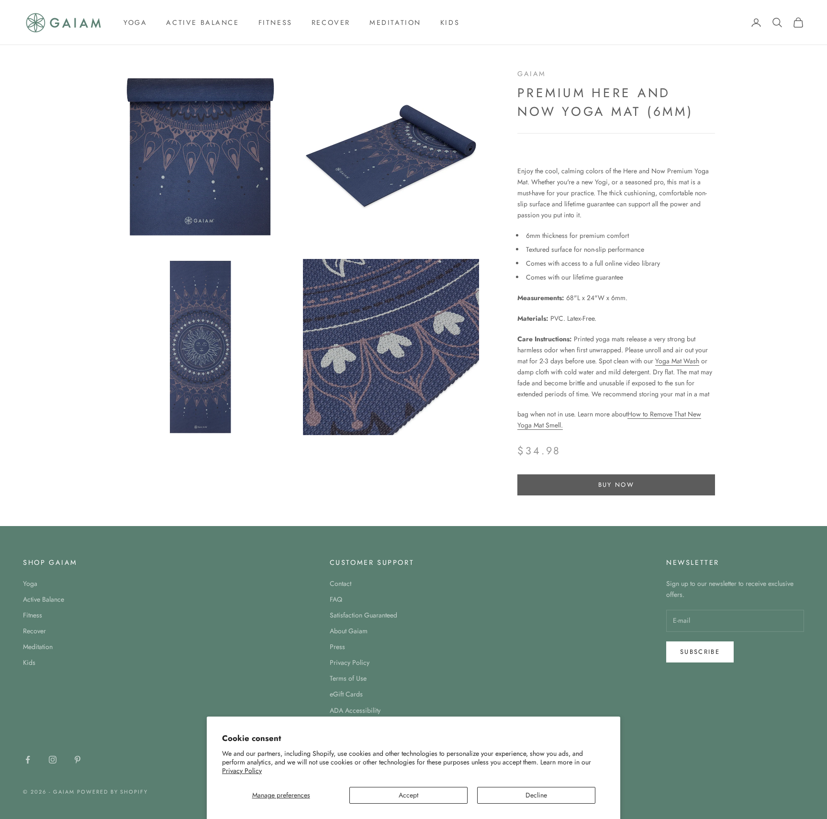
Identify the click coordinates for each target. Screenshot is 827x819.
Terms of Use (348, 678)
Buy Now (616, 484)
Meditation (395, 22)
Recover (331, 22)
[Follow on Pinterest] (77, 759)
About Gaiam (349, 631)
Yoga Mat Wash (677, 361)
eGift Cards (346, 694)
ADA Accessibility (355, 710)
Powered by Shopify (112, 792)
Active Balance (202, 22)
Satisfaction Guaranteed (363, 615)
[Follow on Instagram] (52, 759)
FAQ (336, 599)
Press (337, 646)
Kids (449, 22)
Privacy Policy (242, 770)
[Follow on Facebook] (28, 759)
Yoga (135, 22)
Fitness (275, 22)
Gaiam (531, 74)
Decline (536, 795)
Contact (340, 583)
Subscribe (700, 651)
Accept (408, 795)
